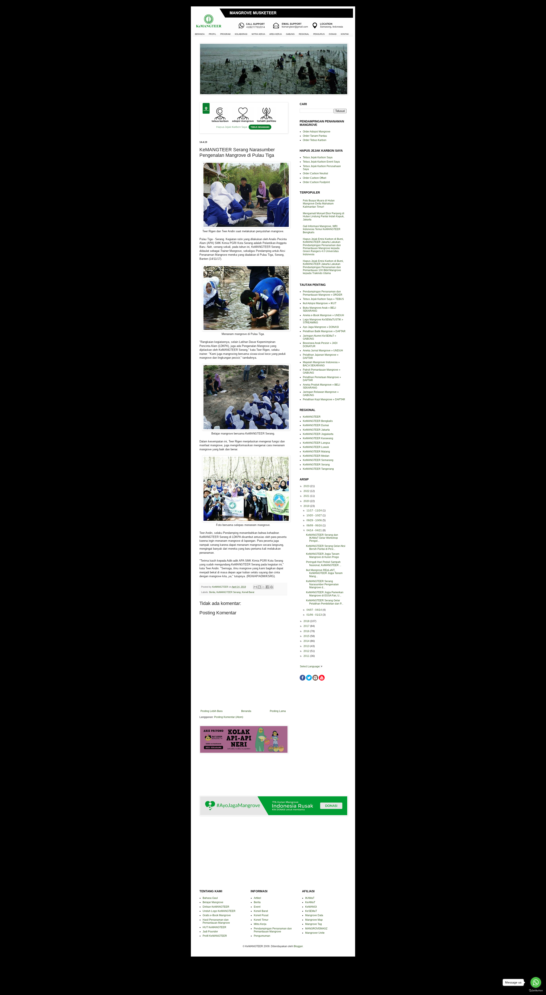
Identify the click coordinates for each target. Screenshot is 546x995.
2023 (306, 486)
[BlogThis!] (259, 587)
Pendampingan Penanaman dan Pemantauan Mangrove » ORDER (322, 293)
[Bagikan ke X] (263, 587)
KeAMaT (310, 902)
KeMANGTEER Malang (316, 451)
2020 (306, 501)
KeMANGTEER (312, 416)
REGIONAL (304, 34)
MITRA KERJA (258, 34)
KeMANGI (311, 906)
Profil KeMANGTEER (215, 935)
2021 (306, 496)
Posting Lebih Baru (211, 711)
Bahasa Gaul (210, 898)
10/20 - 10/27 (314, 515)
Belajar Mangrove (213, 902)
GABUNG (290, 34)
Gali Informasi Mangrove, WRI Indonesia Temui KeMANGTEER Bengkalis (321, 229)
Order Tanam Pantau (315, 135)
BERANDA (200, 34)
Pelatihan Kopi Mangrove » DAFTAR (324, 399)
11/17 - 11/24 (314, 510)
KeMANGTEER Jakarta (316, 429)
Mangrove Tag (313, 924)
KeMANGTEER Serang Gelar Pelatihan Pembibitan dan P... (324, 602)
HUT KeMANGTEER (214, 927)
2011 (306, 656)
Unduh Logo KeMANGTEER (219, 911)
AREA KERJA (275, 34)
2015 (306, 636)
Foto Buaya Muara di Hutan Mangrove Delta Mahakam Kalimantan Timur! (319, 203)
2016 (306, 631)
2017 (306, 626)
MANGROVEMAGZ (316, 928)
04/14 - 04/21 (314, 530)
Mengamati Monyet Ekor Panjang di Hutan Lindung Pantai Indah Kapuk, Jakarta (323, 216)
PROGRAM (225, 34)
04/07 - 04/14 (314, 609)
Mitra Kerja (260, 924)
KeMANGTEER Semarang (318, 460)
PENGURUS (319, 34)
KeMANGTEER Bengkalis (318, 421)
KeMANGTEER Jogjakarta (318, 434)
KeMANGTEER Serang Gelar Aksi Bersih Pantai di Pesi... (325, 547)
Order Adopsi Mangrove (316, 131)
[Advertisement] (243, 772)
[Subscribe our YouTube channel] (322, 679)
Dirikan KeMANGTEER (216, 906)
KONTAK (345, 34)
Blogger (298, 946)
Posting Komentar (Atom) (228, 717)
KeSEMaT (311, 911)
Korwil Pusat (261, 915)
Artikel (257, 898)
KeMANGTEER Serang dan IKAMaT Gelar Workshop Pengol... (322, 538)
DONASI (333, 34)
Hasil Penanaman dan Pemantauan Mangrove (216, 921)
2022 (306, 491)
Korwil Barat (248, 592)
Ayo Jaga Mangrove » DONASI (321, 327)
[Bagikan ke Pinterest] (271, 587)
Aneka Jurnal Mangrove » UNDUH (323, 350)
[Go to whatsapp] (535, 982)
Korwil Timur (261, 919)
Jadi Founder (210, 931)
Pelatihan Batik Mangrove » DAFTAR (324, 331)
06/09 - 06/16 (314, 525)
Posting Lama (278, 711)
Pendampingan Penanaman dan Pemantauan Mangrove (273, 930)
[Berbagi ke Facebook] (267, 587)
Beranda (246, 711)
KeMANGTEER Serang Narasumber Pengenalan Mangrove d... (322, 584)
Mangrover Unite (315, 932)
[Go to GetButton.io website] (536, 990)
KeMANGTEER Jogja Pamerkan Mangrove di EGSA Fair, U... (324, 594)
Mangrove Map (314, 919)
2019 (306, 506)
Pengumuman (262, 935)
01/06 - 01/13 (314, 614)
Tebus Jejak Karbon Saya (318, 157)
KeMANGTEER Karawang (318, 438)
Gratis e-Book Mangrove (217, 915)
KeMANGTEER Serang (228, 592)
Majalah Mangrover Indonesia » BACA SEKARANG (321, 364)
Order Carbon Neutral (315, 173)
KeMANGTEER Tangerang (318, 468)
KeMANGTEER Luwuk (316, 447)
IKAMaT (309, 898)
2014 (306, 641)
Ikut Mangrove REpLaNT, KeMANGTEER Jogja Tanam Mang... (324, 573)
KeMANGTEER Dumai (316, 425)
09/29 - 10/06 (314, 520)
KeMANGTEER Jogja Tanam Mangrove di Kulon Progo (322, 555)
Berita (212, 592)
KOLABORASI (241, 34)
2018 (306, 621)
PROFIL (212, 34)
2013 (306, 646)
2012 (306, 651)
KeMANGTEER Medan (316, 455)
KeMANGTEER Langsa (316, 442)
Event (257, 906)
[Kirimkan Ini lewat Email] (255, 587)
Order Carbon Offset (314, 177)
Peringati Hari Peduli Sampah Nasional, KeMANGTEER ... (323, 563)
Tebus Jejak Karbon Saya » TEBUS (323, 299)
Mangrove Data (314, 915)
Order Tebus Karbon (314, 140)
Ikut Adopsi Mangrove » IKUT (319, 303)
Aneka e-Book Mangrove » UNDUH (323, 315)
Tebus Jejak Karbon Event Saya (321, 161)
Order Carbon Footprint (316, 182)
